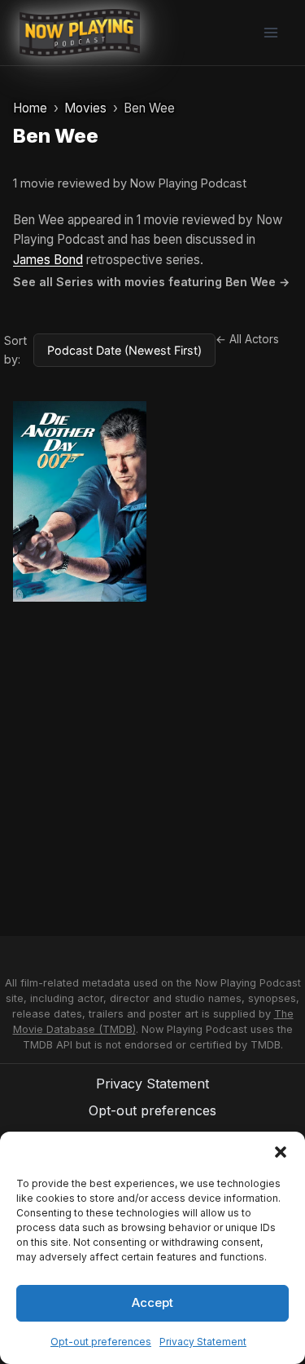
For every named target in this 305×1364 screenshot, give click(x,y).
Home (30, 108)
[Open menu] (270, 32)
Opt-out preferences (100, 1341)
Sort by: (15, 349)
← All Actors (247, 339)
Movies (85, 108)
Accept (152, 1302)
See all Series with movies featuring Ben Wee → (151, 282)
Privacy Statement (202, 1341)
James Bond (48, 259)
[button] (280, 1152)
